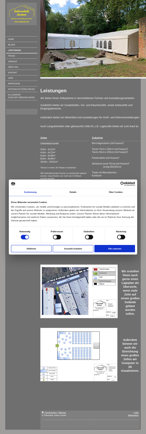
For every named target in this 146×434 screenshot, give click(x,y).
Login (136, 412)
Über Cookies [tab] (116, 192)
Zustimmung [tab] (30, 192)
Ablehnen (31, 248)
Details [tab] (73, 192)
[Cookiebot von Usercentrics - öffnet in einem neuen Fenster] (122, 184)
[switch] (57, 237)
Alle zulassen (114, 248)
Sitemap (62, 412)
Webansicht (133, 415)
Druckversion (50, 412)
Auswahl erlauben (73, 248)
